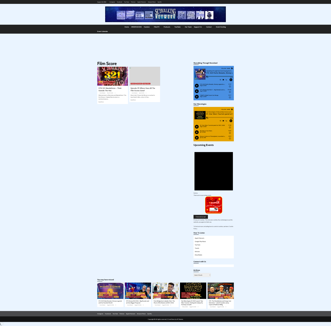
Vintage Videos (146, 83)
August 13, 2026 (220, 306)
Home (127, 27)
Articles (156, 293)
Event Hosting (221, 27)
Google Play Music (200, 241)
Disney (115, 293)
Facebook (119, 2)
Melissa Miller (185, 306)
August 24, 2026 (110, 305)
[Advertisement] (165, 46)
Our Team (188, 27)
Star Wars (116, 296)
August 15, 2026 (165, 305)
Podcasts (167, 27)
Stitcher (197, 251)
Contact (209, 27)
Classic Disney (102, 293)
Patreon (133, 2)
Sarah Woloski (102, 93)
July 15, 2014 (141, 93)
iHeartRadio (198, 255)
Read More (101, 102)
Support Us (198, 27)
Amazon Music (152, 2)
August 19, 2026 (138, 305)
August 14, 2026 (193, 306)
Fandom (147, 27)
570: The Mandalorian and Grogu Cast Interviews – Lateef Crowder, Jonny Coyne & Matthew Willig (220, 302)
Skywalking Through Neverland (106, 83)
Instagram (112, 2)
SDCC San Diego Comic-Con (160, 296)
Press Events (112, 81)
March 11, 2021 (110, 93)
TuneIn (197, 248)
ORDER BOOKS (136, 27)
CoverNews (171, 319)
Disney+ (101, 295)
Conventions (109, 293)
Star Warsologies (186, 296)
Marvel (100, 81)
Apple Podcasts (141, 2)
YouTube (126, 2)
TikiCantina (139, 83)
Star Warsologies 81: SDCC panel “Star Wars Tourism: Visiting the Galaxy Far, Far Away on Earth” (192, 302)
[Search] (233, 26)
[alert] (214, 171)
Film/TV (156, 27)
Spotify (160, 2)
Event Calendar (102, 31)
